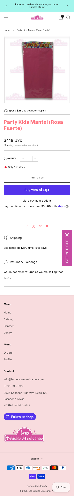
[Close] (67, 234)
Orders (8, 352)
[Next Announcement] (67, 6)
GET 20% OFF (67, 251)
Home (7, 30)
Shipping (8, 145)
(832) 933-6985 (14, 386)
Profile (8, 359)
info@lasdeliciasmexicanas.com (24, 379)
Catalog (8, 319)
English (35, 458)
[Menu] (6, 18)
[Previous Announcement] (6, 6)
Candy (8, 332)
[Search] (68, 17)
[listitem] (37, 6)
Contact (9, 326)
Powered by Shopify (37, 486)
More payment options (37, 200)
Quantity (10, 158)
